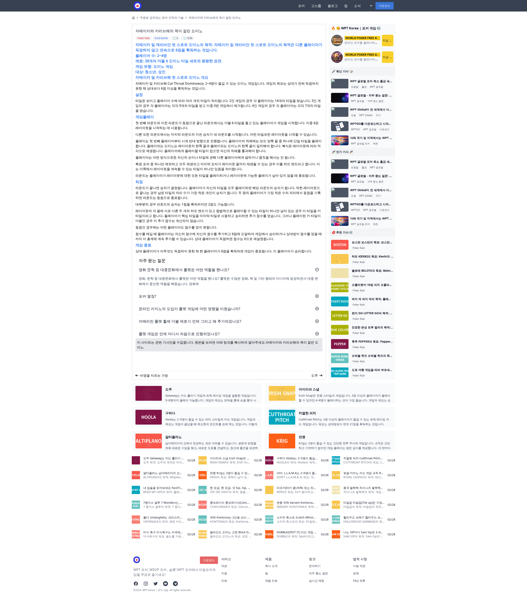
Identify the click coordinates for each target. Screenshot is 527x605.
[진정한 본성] (340, 330)
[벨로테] (340, 273)
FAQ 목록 (359, 581)
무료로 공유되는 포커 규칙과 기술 (162, 18)
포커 (301, 5)
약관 (224, 566)
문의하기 (315, 566)
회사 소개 (271, 566)
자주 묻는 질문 (375, 101)
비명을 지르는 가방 (154, 375)
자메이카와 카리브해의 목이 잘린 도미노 (215, 18)
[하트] (340, 259)
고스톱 (316, 5)
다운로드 (384, 6)
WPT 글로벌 (376, 87)
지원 (224, 573)
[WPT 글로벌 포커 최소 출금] (340, 84)
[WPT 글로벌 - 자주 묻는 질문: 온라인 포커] (340, 98)
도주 (314, 375)
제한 (375, 143)
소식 (357, 5)
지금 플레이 (388, 40)
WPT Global (365, 115)
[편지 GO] (340, 316)
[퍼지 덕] (340, 301)
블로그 (333, 5)
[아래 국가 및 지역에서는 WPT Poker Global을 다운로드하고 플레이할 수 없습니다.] (340, 140)
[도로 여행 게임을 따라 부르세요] (340, 372)
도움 (353, 115)
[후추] (340, 344)
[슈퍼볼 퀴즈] (340, 358)
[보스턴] (340, 245)
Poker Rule (359, 248)
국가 (378, 115)
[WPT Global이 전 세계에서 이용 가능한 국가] (340, 112)
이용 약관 (359, 566)
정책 (356, 573)
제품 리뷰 (271, 581)
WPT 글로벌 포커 (360, 143)
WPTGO (355, 129)
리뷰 (224, 581)
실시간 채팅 (316, 581)
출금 (364, 87)
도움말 (354, 87)
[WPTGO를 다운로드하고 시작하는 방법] (340, 126)
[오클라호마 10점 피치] (340, 287)
